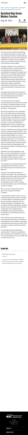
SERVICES (10, 432)
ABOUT (9, 428)
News (2, 8)
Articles (7, 8)
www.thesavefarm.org (7, 237)
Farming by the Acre (8, 254)
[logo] (14, 416)
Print (20, 22)
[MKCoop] (4, 2)
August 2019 (14, 8)
